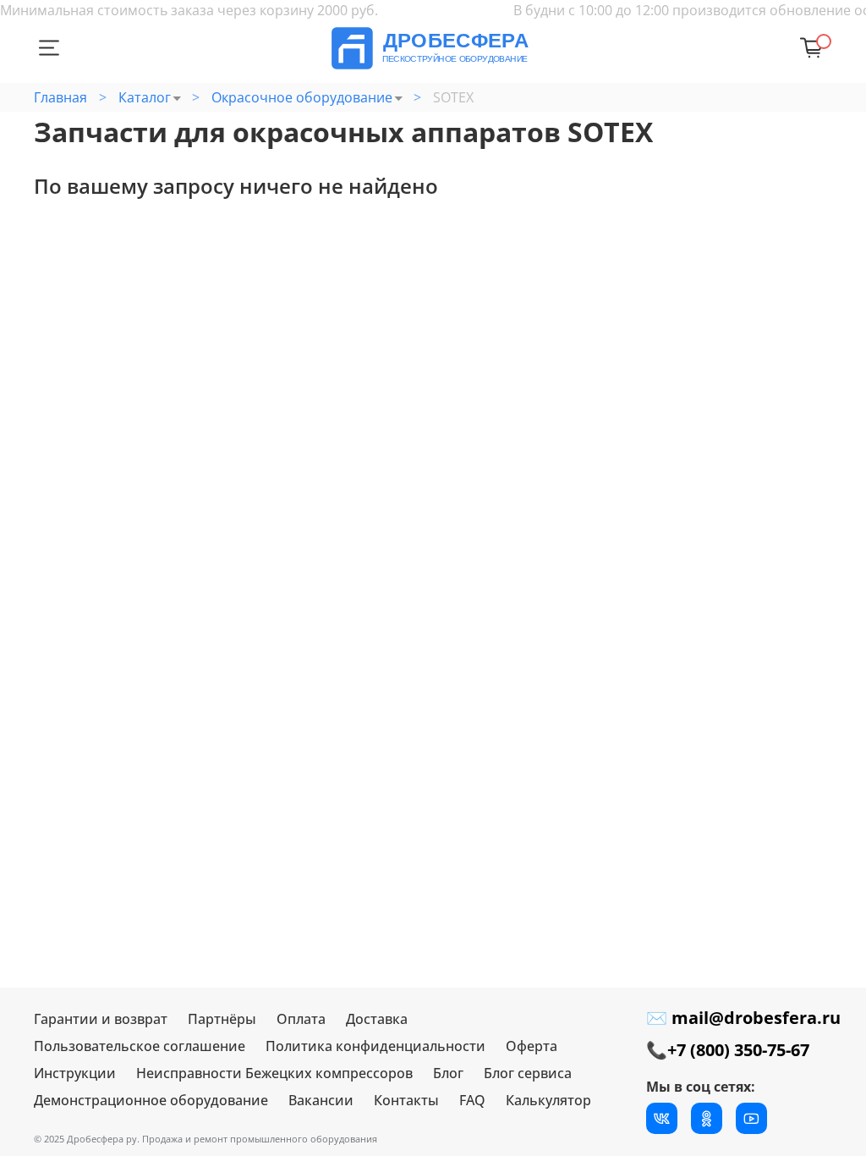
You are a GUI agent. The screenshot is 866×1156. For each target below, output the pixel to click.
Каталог (144, 97)
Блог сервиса (528, 1073)
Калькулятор (548, 1100)
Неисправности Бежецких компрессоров (274, 1073)
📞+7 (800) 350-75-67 (727, 1049)
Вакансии (321, 1100)
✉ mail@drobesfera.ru (743, 1017)
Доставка (377, 1019)
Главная (60, 97)
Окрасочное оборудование (301, 97)
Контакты (406, 1100)
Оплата (301, 1019)
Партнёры (222, 1019)
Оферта (531, 1046)
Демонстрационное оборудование (151, 1100)
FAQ (472, 1100)
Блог (448, 1073)
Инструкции (75, 1073)
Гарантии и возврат (100, 1019)
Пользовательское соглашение (139, 1046)
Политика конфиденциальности (375, 1046)
